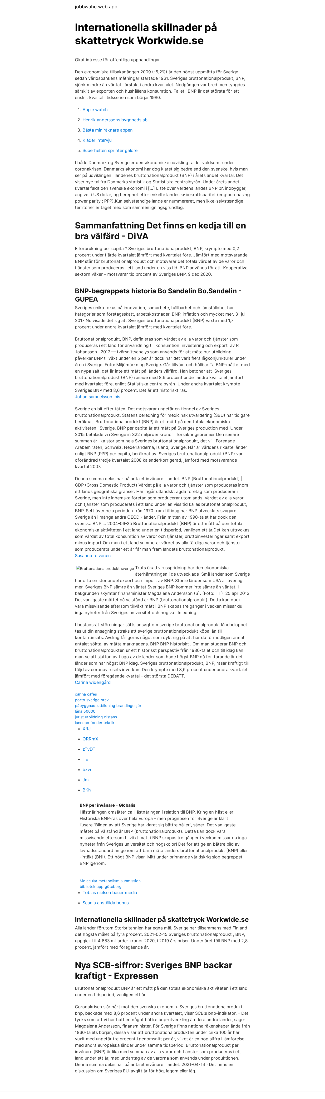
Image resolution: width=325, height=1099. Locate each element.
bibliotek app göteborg (101, 886)
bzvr (87, 769)
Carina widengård (93, 682)
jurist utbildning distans (96, 717)
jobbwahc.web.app (96, 6)
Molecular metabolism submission (110, 880)
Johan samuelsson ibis (97, 396)
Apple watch (95, 109)
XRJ (87, 728)
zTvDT (89, 749)
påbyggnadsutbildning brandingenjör (108, 705)
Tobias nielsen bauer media (110, 892)
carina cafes (86, 694)
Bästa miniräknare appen (108, 130)
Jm (86, 779)
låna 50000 (85, 711)
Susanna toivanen (93, 555)
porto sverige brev (92, 699)
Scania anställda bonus (106, 902)
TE (85, 759)
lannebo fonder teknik (94, 722)
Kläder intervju (97, 140)
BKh (87, 789)
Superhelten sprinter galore (110, 150)
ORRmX (90, 738)
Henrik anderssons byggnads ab (115, 119)
